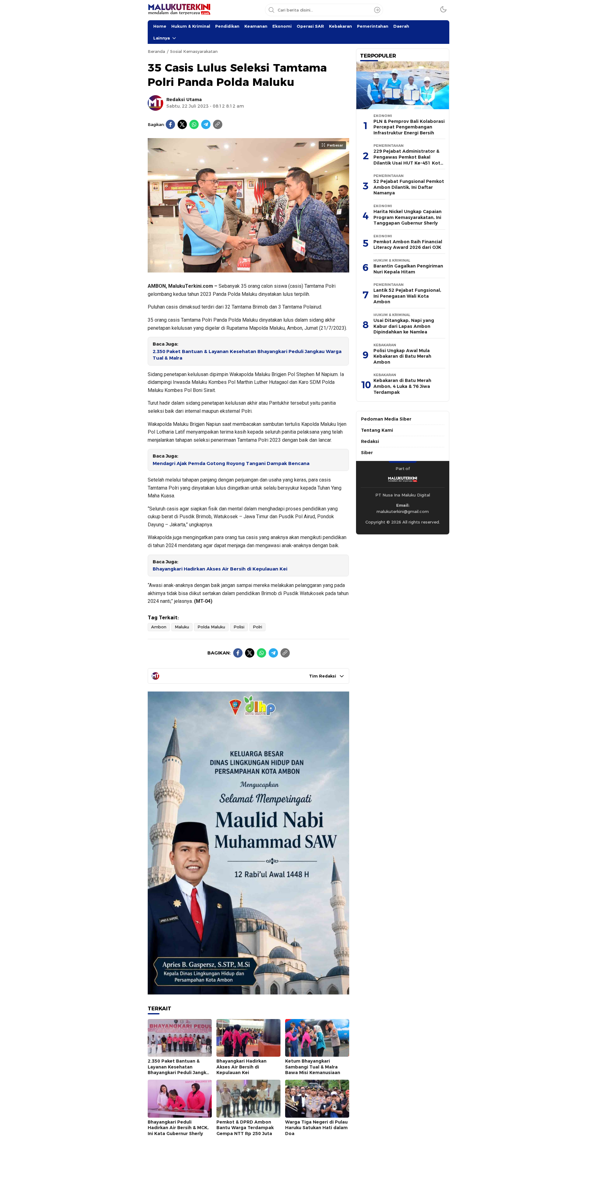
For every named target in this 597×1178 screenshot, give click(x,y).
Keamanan (255, 26)
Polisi (239, 626)
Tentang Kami (377, 430)
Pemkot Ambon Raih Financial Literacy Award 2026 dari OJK (407, 244)
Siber (367, 452)
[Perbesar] (248, 269)
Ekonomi (282, 26)
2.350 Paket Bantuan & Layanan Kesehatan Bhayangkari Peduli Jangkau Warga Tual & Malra (247, 355)
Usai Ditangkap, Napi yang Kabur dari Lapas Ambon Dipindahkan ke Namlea (403, 326)
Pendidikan (227, 26)
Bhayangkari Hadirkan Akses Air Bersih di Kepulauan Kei (220, 569)
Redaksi (370, 441)
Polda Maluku (211, 626)
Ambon (158, 626)
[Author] (155, 103)
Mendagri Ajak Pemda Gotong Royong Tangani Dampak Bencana (231, 463)
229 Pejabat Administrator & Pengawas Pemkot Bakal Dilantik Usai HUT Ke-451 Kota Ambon (408, 160)
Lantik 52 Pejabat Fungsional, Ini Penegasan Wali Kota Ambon (407, 296)
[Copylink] (217, 124)
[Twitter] (182, 124)
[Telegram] (206, 124)
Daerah (401, 26)
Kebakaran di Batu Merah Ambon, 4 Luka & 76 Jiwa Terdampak (402, 386)
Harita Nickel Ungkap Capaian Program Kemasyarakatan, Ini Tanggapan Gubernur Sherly (407, 217)
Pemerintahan (372, 26)
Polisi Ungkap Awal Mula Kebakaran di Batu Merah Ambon (402, 356)
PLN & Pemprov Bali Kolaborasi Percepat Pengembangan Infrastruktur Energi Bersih (409, 127)
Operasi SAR (310, 26)
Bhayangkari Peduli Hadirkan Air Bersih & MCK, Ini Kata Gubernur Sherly (178, 1128)
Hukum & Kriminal (190, 26)
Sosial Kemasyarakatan (194, 51)
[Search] (377, 10)
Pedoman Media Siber (386, 419)
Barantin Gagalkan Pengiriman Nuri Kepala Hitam (408, 268)
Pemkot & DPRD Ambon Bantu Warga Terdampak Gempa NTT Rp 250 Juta (245, 1128)
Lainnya (161, 37)
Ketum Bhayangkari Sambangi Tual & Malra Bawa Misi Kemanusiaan (312, 1067)
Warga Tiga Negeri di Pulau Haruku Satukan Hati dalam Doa (316, 1128)
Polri (257, 626)
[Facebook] (170, 124)
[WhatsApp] (194, 124)
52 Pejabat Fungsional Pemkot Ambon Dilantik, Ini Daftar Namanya (408, 187)
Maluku (182, 626)
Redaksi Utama (184, 99)
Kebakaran (340, 26)
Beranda (156, 51)
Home (159, 26)
